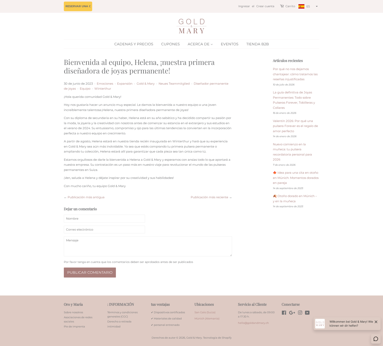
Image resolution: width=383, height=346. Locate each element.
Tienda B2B (257, 44)
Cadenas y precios (133, 44)
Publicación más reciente (209, 197)
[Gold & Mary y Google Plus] (292, 313)
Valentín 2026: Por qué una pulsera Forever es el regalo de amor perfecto (295, 126)
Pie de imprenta (74, 326)
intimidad (113, 326)
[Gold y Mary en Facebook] (284, 313)
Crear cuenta (265, 6)
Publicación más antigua (86, 197)
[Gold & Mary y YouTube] (307, 313)
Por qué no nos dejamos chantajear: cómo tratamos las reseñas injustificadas (295, 74)
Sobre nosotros (73, 312)
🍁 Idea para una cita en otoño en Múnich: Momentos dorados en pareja (296, 178)
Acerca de (199, 44)
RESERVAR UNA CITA (80, 6)
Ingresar (244, 6)
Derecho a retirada (119, 321)
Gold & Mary (146, 83)
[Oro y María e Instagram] (300, 313)
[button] (307, 6)
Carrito (290, 6)
